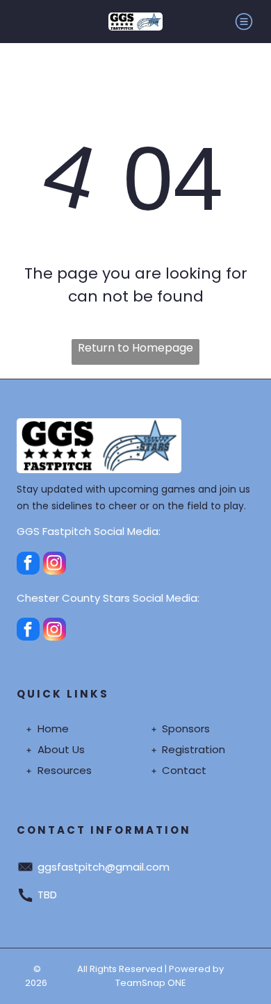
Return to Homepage (135, 348)
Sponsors (186, 728)
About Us (61, 749)
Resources (65, 770)
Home (53, 728)
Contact (184, 770)
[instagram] (54, 565)
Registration (193, 749)
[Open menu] (243, 21)
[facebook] (28, 565)
